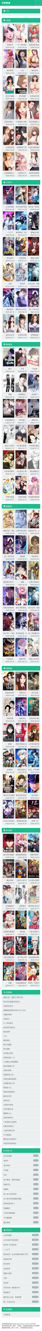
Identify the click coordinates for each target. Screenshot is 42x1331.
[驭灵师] (22, 272)
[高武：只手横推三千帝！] (35, 758)
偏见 (10, 368)
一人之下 (10, 232)
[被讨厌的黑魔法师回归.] (10, 843)
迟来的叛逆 (10, 147)
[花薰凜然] (22, 894)
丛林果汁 (10, 769)
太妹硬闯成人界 (10, 173)
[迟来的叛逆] (10, 135)
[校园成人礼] (22, 161)
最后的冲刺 (7, 1096)
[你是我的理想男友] (35, 485)
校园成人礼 (22, 173)
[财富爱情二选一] (22, 135)
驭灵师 (22, 283)
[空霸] (10, 971)
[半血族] (35, 357)
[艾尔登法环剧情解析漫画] (35, 868)
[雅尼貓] (22, 920)
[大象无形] (10, 647)
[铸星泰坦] (10, 297)
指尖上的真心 (10, 445)
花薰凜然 (22, 906)
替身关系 (22, 659)
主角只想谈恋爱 (34, 582)
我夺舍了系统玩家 (34, 206)
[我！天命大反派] (35, 297)
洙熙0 (10, 744)
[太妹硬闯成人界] (10, 161)
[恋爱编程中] (10, 894)
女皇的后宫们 (10, 692)
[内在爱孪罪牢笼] (10, 459)
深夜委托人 (22, 394)
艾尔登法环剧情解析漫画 (12, 1198)
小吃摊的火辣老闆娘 (10, 1062)
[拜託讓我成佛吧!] (35, 945)
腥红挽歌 (7, 1222)
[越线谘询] (35, 58)
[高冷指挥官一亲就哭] (22, 621)
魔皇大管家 (35, 258)
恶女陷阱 (7, 1165)
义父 (22, 70)
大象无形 (10, 659)
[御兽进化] (22, 706)
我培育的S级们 (34, 718)
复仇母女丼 (10, 335)
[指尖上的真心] (10, 434)
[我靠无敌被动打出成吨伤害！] (10, 596)
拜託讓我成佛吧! (35, 957)
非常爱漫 (6, 2)
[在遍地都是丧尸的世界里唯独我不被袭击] (22, 971)
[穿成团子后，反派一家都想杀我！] (35, 519)
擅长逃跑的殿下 (10, 957)
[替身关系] (22, 647)
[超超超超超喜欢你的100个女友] (22, 843)
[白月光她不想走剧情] (22, 195)
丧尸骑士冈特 (22, 957)
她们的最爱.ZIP (34, 121)
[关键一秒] (35, 809)
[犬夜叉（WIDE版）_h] (35, 971)
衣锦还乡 (10, 45)
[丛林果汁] (10, 758)
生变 (22, 368)
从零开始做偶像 (9, 1213)
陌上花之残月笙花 (10, 1194)
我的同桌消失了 (9, 1203)
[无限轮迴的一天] (10, 110)
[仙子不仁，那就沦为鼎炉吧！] (10, 621)
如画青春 (10, 718)
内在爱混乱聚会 (22, 445)
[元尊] (10, 272)
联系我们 (33, 1324)
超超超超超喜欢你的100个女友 (14, 1010)
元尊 (10, 283)
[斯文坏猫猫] (10, 84)
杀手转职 (35, 795)
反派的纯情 (8, 1156)
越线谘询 (35, 70)
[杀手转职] (35, 783)
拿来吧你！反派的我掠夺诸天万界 (16, 1254)
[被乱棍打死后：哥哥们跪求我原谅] (10, 570)
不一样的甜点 (22, 45)
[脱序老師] (10, 58)
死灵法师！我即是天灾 (12, 1287)
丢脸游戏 (35, 556)
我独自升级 (35, 232)
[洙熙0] (10, 732)
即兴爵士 (22, 420)
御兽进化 (22, 718)
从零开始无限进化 (22, 530)
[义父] (22, 58)
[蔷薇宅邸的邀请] (22, 809)
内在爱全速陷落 (34, 445)
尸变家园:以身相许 (10, 1122)
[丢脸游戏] (35, 544)
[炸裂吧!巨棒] (22, 323)
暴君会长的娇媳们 (9, 1139)
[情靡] (22, 570)
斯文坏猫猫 (10, 96)
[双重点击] (22, 681)
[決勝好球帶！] (35, 843)
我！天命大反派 (34, 309)
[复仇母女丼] (10, 323)
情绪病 (22, 556)
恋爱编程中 (10, 906)
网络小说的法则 (34, 659)
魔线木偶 (10, 880)
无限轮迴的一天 (10, 121)
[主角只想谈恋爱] (35, 570)
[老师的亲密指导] (35, 161)
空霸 (10, 983)
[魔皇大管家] (35, 246)
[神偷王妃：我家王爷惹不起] (10, 519)
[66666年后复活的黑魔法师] (10, 809)
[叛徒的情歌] (22, 485)
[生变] (22, 357)
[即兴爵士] (22, 408)
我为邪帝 (10, 258)
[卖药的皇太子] (22, 758)
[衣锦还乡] (10, 33)
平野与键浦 (10, 497)
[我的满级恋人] (35, 459)
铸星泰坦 (10, 309)
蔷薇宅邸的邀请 (22, 821)
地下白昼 (35, 692)
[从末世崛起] (10, 195)
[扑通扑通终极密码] (35, 135)
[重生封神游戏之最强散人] (22, 596)
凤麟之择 (7, 1184)
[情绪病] (22, 544)
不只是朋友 (7, 1135)
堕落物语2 (34, 335)
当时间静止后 (8, 1109)
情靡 (22, 582)
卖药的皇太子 (22, 769)
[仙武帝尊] (22, 246)
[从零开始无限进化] (22, 519)
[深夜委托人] (22, 382)
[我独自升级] (35, 220)
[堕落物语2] (35, 323)
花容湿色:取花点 (35, 45)
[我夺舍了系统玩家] (35, 195)
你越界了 (35, 394)
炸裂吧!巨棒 (22, 335)
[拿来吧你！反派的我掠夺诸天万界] (22, 220)
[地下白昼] (35, 681)
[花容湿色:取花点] (35, 33)
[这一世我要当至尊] (35, 621)
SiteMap (27, 1324)
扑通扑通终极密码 (34, 147)
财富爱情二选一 (22, 147)
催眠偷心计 (7, 1113)
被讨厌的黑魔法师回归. (11, 1001)
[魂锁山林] (35, 408)
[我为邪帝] (10, 246)
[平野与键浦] (10, 485)
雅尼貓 (22, 931)
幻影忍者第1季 (34, 931)
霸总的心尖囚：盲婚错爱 (12, 1297)
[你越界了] (35, 382)
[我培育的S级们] (35, 706)
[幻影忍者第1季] (35, 920)
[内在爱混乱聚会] (22, 434)
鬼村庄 (6, 1160)
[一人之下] (10, 220)
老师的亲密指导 (34, 173)
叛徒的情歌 (22, 497)
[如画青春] (10, 706)
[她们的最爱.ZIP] (35, 110)
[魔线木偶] (10, 868)
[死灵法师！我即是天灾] (35, 272)
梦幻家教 (22, 96)
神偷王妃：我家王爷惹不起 (13, 997)
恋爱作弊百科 (8, 1117)
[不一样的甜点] (22, 33)
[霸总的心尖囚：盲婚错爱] (22, 297)
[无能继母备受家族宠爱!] (10, 920)
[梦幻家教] (22, 84)
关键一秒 (35, 821)
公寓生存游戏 (8, 1104)
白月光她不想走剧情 (11, 1240)
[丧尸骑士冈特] (22, 945)
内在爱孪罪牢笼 (10, 471)
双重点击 (22, 692)
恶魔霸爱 (7, 1208)
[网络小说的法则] (35, 647)
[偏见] (10, 357)
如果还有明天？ (9, 1126)
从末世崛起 (10, 206)
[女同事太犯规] (35, 84)
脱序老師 (10, 70)
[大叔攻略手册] (10, 408)
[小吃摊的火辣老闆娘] (22, 110)
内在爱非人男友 (22, 471)
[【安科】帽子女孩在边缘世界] (22, 868)
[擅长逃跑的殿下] (10, 945)
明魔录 (6, 1189)
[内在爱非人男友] (22, 459)
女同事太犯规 (35, 96)
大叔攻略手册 (10, 420)
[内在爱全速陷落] (35, 434)
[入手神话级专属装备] (35, 732)
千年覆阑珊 (8, 1217)
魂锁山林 (35, 420)
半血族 (34, 368)
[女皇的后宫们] (10, 681)
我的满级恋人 (35, 471)
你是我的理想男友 (34, 497)
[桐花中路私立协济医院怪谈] (22, 732)
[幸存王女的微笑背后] (10, 783)
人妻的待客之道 (9, 1130)
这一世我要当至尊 (34, 633)
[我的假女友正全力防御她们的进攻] (35, 894)
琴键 (10, 394)
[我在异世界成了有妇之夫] (22, 783)
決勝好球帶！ (35, 854)
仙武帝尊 (22, 258)
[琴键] (10, 382)
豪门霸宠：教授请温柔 (12, 1179)
